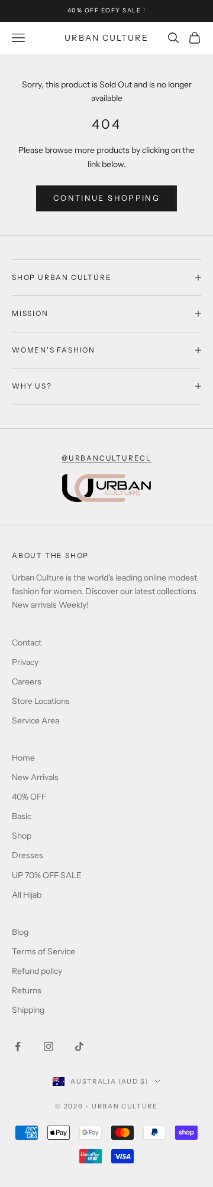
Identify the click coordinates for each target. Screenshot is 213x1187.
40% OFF (29, 796)
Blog (20, 932)
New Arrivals (35, 777)
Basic (21, 816)
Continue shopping (106, 198)
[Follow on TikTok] (79, 1046)
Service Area (35, 720)
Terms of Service (43, 951)
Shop (21, 835)
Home (23, 757)
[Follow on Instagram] (48, 1046)
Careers (26, 681)
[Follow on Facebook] (18, 1046)
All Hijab (26, 894)
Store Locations (41, 701)
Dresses (27, 855)
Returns (26, 990)
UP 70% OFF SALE (47, 875)
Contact (26, 642)
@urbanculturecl (106, 458)
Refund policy (37, 971)
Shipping (28, 1010)
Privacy (25, 662)
